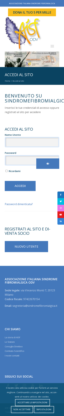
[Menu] (52, 46)
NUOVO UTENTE (26, 246)
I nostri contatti (12, 355)
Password (10, 152)
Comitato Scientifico (14, 350)
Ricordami (14, 171)
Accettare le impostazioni (32, 402)
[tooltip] (60, 195)
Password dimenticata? (19, 204)
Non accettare (22, 409)
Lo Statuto (10, 341)
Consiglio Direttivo (14, 346)
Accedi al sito (19, 74)
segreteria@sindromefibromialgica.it (34, 306)
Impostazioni (43, 409)
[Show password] (47, 163)
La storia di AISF (12, 337)
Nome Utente (13, 134)
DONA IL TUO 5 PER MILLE (32, 12)
